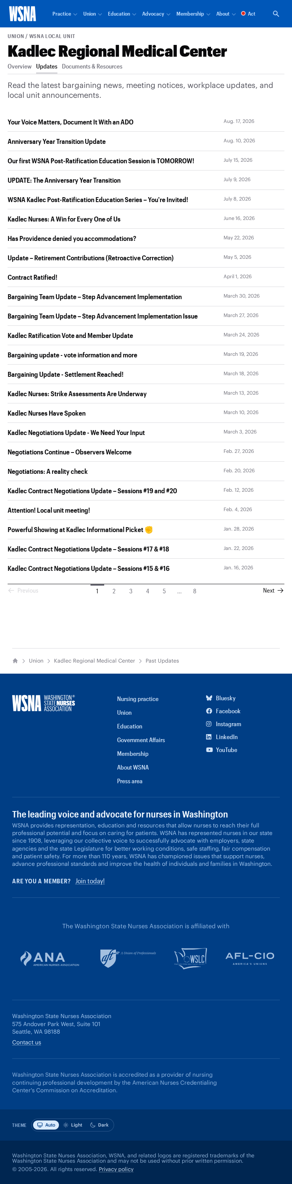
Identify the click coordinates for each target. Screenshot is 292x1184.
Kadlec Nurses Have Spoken (47, 413)
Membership (133, 753)
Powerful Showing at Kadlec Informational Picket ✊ (80, 529)
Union (16, 36)
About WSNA (133, 767)
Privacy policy (116, 1169)
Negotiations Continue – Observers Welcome (70, 451)
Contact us (26, 1042)
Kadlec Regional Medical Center (117, 50)
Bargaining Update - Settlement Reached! (66, 374)
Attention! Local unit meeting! (49, 510)
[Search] (276, 14)
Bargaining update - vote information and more (72, 354)
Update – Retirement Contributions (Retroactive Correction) (91, 257)
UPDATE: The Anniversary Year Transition (64, 180)
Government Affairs (141, 739)
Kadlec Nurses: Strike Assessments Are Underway (77, 393)
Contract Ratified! (32, 277)
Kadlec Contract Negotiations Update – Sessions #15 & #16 (89, 568)
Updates (46, 66)
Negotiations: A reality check (48, 471)
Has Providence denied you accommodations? (72, 238)
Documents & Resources (92, 66)
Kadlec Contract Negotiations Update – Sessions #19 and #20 (92, 490)
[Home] (15, 661)
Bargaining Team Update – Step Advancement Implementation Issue (103, 315)
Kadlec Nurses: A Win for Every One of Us (64, 218)
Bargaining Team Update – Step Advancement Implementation (95, 296)
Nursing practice (138, 698)
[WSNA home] (22, 13)
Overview (20, 66)
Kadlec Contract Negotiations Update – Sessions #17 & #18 (88, 548)
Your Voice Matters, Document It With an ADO (70, 121)
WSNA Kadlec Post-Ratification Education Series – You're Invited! (98, 199)
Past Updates (162, 661)
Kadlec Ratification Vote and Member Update (70, 335)
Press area (130, 780)
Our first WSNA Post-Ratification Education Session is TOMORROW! (101, 160)
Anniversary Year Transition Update (57, 141)
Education (129, 726)
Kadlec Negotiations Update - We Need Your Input (76, 432)
